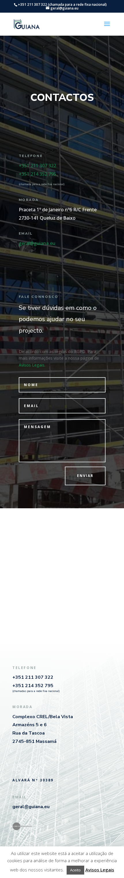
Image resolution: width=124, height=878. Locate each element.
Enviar (85, 475)
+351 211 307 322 (37, 165)
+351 (37, 174)
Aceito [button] (75, 870)
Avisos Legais (31, 365)
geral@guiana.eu (37, 243)
